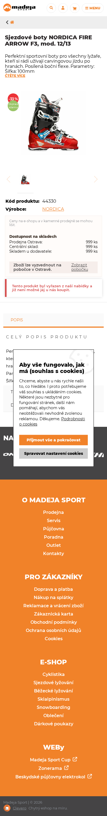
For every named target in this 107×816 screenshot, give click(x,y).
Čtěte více (15, 76)
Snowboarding (53, 707)
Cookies (54, 638)
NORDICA (53, 209)
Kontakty (53, 553)
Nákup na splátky (53, 597)
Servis (53, 520)
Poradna (53, 537)
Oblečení (53, 715)
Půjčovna (53, 528)
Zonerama (50, 768)
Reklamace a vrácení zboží (53, 605)
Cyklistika (54, 674)
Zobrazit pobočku (79, 267)
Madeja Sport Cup (51, 759)
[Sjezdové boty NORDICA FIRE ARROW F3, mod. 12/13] (53, 124)
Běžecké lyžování (53, 691)
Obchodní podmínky (53, 622)
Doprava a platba (53, 589)
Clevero (19, 808)
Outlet (53, 545)
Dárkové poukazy (53, 723)
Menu (94, 8)
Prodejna (53, 512)
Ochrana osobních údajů (53, 630)
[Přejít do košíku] (75, 8)
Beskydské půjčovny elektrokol (50, 776)
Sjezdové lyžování (53, 682)
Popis (17, 320)
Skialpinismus (53, 699)
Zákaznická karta (53, 614)
